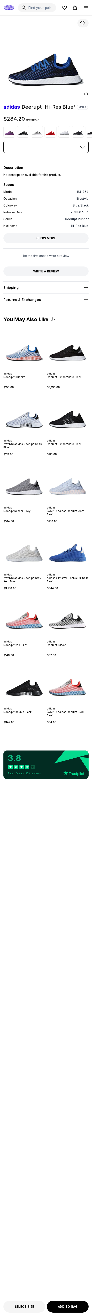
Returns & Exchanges (22, 300)
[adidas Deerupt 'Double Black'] (23, 132)
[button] (52, 319)
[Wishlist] (64, 8)
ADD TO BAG (68, 1306)
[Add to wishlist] (83, 23)
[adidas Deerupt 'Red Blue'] (24, 615)
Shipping (11, 287)
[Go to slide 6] (28, 369)
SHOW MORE (46, 238)
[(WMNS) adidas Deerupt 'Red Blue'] (68, 682)
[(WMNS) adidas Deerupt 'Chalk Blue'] (24, 414)
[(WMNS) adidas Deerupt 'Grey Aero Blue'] (24, 548)
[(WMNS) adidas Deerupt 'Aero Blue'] (68, 481)
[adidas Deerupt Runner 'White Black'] (64, 132)
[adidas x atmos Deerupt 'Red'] (50, 132)
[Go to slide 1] (20, 369)
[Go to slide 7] (28, 570)
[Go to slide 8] (30, 570)
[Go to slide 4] (25, 369)
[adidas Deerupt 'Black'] (37, 132)
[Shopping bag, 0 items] (75, 8)
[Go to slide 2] (21, 369)
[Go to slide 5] (71, 369)
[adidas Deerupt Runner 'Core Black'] (68, 347)
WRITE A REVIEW (46, 271)
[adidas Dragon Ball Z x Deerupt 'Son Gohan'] (9, 132)
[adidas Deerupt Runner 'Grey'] (24, 481)
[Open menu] (86, 8)
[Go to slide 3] (23, 369)
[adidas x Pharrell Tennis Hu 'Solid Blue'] (68, 548)
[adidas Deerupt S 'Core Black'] (78, 132)
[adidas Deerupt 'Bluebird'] (24, 347)
